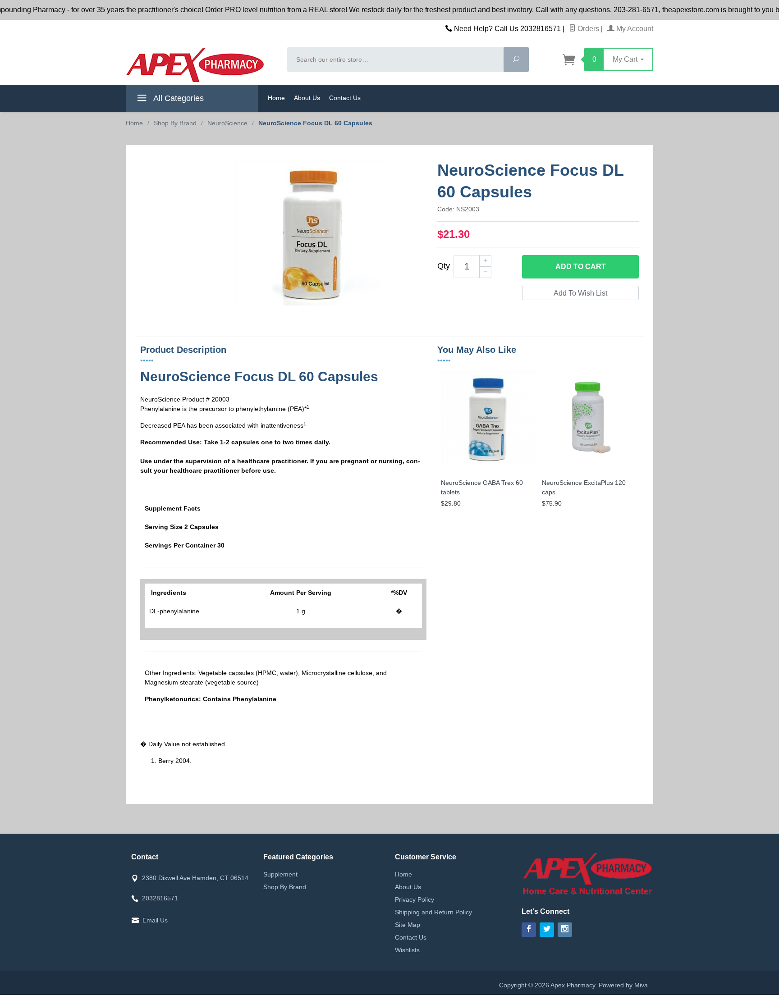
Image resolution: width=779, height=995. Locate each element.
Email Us (155, 920)
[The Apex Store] (201, 65)
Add (580, 266)
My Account (633, 28)
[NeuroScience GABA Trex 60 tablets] (488, 464)
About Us (307, 97)
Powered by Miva (623, 985)
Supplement (280, 874)
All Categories (177, 98)
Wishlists (407, 950)
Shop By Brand (284, 886)
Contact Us (345, 97)
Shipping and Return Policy (433, 912)
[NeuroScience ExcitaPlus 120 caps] (589, 464)
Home (276, 97)
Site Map (407, 924)
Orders (587, 28)
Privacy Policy (414, 899)
